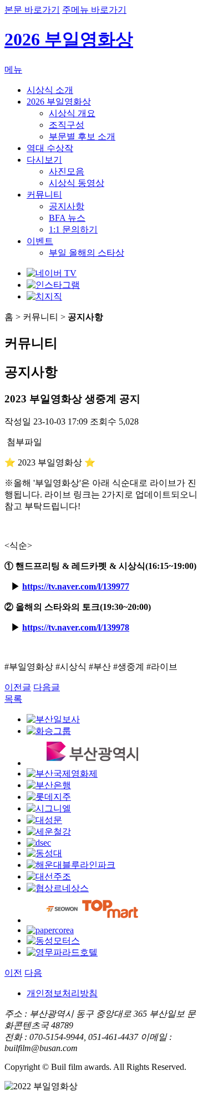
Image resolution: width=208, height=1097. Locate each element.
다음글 (46, 687)
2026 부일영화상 (68, 39)
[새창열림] (52, 273)
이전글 (17, 687)
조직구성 (66, 125)
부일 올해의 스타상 (86, 252)
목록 (13, 698)
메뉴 (13, 69)
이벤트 (40, 241)
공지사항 (66, 206)
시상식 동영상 (76, 183)
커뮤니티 (44, 194)
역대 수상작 (50, 148)
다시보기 (44, 159)
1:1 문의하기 (73, 229)
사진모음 (66, 171)
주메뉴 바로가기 (94, 9)
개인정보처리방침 (62, 993)
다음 (33, 972)
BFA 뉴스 (67, 217)
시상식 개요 (72, 113)
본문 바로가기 (32, 9)
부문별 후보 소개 (82, 136)
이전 (13, 972)
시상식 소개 (50, 90)
